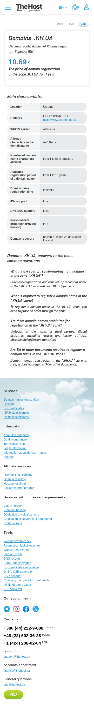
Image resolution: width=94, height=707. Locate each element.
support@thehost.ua (17, 656)
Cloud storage (13, 523)
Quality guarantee (15, 439)
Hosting (9, 404)
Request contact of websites (22, 545)
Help (13, 695)
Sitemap (9, 457)
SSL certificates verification (21, 567)
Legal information (15, 448)
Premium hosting (15, 510)
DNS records (12, 558)
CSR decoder (12, 576)
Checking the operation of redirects (26, 580)
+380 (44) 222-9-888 (23, 628)
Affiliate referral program (19, 488)
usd (83, 23)
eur (71, 23)
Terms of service (14, 444)
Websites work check (17, 541)
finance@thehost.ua (17, 670)
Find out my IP (13, 554)
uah (60, 23)
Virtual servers (13, 506)
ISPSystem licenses (16, 412)
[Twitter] (36, 609)
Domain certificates (16, 417)
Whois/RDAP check (16, 550)
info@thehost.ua (14, 684)
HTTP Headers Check (18, 584)
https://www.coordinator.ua (60, 120)
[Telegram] (7, 609)
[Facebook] (26, 609)
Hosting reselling (15, 483)
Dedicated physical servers (21, 514)
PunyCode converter (17, 563)
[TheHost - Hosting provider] (28, 8)
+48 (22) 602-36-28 (22, 635)
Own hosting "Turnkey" (18, 475)
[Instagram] (16, 609)
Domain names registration (21, 399)
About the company (16, 435)
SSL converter (13, 589)
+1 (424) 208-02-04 (22, 643)
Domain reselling (15, 479)
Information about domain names (25, 452)
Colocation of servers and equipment (28, 519)
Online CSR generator (18, 571)
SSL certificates (14, 408)
